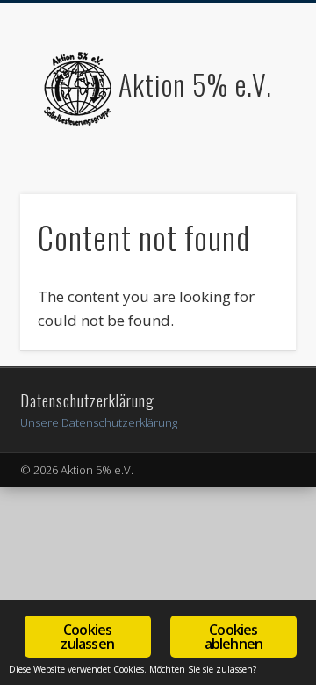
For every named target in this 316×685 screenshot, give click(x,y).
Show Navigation (254, 157)
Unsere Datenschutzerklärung (98, 422)
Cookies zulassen (87, 636)
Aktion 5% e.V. (195, 84)
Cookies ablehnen (234, 636)
